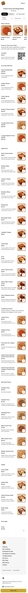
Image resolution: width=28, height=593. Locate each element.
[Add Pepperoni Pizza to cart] (9, 34)
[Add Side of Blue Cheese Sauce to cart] (24, 288)
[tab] (4, 14)
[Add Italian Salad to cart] (24, 487)
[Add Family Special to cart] (21, 34)
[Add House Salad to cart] (24, 475)
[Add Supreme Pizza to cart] (24, 405)
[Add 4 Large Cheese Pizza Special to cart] (24, 127)
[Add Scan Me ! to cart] (24, 58)
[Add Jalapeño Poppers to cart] (24, 236)
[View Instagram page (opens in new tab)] (3, 578)
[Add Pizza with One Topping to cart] (24, 348)
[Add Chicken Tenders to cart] (24, 184)
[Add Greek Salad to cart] (24, 513)
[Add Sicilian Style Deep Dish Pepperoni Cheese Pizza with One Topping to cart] (24, 374)
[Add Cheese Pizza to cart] (24, 322)
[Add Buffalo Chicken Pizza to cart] (24, 456)
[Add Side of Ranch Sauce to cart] (24, 275)
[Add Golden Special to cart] (24, 88)
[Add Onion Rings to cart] (24, 249)
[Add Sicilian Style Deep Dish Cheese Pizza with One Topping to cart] (24, 361)
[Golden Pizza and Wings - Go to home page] (3, 3)
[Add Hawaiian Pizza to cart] (24, 392)
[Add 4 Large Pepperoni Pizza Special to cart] (24, 140)
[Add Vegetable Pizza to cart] (24, 418)
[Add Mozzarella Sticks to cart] (24, 223)
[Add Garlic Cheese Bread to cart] (24, 158)
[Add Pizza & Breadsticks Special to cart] (24, 76)
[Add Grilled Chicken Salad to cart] (24, 500)
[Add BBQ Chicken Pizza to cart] (24, 444)
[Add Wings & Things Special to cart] (24, 114)
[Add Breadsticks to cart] (24, 210)
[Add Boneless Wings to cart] (24, 197)
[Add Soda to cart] (24, 530)
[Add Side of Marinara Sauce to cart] (24, 300)
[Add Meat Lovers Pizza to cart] (24, 431)
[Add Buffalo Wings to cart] (24, 171)
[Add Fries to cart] (24, 262)
